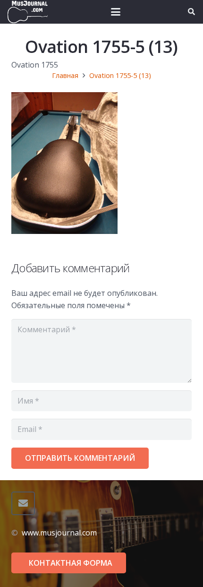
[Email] (23, 503)
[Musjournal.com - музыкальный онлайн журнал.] (28, 11)
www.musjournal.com (59, 532)
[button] (116, 12)
